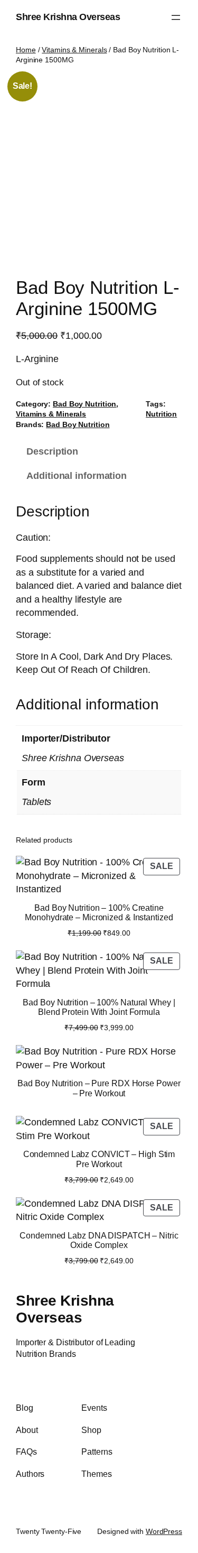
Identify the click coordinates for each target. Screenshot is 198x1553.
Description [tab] (52, 451)
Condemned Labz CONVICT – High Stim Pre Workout (99, 1158)
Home (26, 49)
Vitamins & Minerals (74, 49)
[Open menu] (175, 17)
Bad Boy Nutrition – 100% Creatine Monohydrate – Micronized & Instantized (99, 912)
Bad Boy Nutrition (84, 404)
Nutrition (161, 414)
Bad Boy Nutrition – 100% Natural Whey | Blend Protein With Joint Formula (99, 1006)
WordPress (164, 1531)
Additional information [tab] (76, 475)
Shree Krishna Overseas (68, 17)
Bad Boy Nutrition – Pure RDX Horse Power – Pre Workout (98, 1087)
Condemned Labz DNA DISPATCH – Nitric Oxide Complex (99, 1240)
